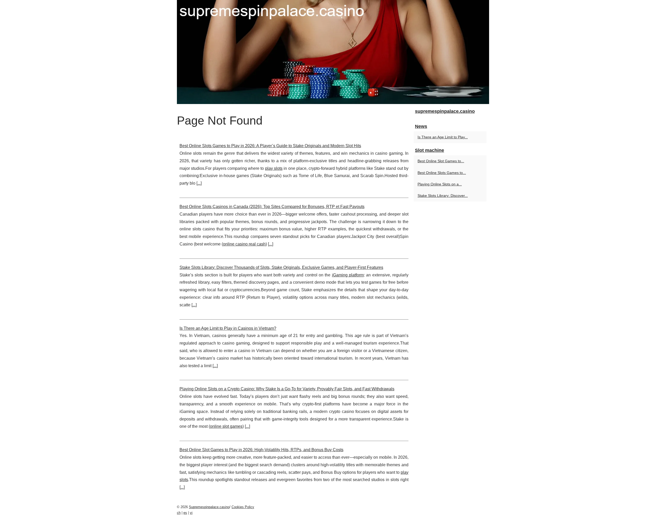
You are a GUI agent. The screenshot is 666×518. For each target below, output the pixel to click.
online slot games (226, 426)
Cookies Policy (243, 507)
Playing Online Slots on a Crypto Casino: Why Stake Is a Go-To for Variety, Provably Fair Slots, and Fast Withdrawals (287, 389)
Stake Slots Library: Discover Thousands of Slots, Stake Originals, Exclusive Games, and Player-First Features (281, 267)
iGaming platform (348, 275)
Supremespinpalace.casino (209, 507)
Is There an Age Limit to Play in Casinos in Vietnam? (228, 328)
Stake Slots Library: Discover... (443, 195)
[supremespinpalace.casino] (333, 52)
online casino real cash (244, 244)
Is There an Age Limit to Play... (443, 137)
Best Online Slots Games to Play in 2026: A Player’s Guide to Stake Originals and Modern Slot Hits (270, 146)
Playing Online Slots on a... (440, 184)
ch (179, 513)
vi (191, 513)
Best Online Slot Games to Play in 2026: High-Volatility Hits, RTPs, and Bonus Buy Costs (261, 450)
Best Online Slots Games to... (442, 173)
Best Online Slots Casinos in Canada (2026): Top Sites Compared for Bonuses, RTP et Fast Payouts (272, 206)
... (199, 183)
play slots (274, 168)
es (185, 513)
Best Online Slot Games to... (441, 161)
